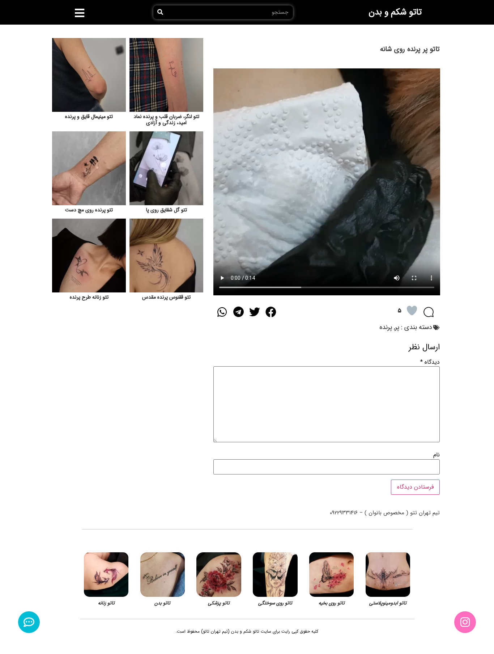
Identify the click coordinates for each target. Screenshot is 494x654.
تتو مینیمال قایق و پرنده (89, 117)
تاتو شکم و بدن (395, 12)
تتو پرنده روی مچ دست (89, 210)
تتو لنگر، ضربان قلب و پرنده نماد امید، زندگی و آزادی (166, 120)
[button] (79, 13)
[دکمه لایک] (411, 310)
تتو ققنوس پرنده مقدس (166, 297)
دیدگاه (430, 362)
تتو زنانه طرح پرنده (89, 297)
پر (397, 327)
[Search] (160, 12)
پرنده (385, 327)
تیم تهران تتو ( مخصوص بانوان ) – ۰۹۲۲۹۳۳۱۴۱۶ (385, 513)
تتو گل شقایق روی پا (166, 210)
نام (436, 455)
